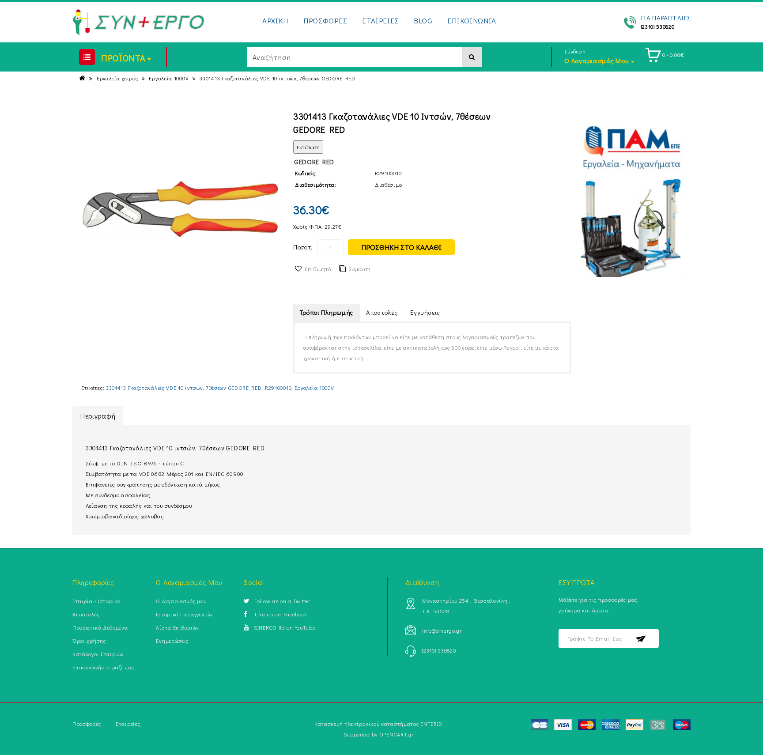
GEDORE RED (314, 161)
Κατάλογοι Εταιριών (98, 653)
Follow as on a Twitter (282, 600)
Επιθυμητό (318, 268)
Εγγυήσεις (425, 312)
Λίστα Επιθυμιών (177, 627)
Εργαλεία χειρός (117, 78)
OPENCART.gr (396, 734)
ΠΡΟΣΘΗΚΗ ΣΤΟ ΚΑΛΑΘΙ (401, 247)
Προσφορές (86, 723)
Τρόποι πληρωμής (327, 312)
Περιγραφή (97, 415)
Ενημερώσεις (172, 640)
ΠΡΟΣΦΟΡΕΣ (325, 20)
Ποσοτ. (303, 247)
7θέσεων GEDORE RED (233, 387)
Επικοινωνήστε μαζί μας (103, 667)
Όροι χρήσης (89, 640)
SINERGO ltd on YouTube (284, 627)
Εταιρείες (128, 723)
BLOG (423, 20)
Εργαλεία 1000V (169, 78)
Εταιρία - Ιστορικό (96, 600)
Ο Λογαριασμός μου (181, 600)
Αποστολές (381, 312)
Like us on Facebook (279, 614)
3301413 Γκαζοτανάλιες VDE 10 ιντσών (154, 387)
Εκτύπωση (308, 147)
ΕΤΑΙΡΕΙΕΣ (380, 20)
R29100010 (278, 387)
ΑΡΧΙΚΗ (275, 20)
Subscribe (640, 638)
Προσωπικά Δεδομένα (100, 627)
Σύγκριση (359, 268)
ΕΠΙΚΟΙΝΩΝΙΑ (471, 20)
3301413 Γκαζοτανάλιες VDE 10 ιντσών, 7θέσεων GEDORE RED (277, 78)
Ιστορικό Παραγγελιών (184, 614)
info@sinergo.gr (442, 630)
